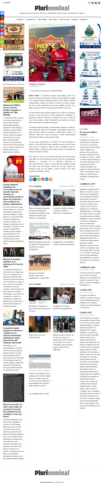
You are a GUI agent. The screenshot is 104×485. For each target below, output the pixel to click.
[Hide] (1, 50)
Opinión (83, 19)
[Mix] (2, 38)
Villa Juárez (53, 19)
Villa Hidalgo (42, 19)
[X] (35, 179)
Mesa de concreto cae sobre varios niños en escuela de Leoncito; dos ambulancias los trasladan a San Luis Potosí (12, 410)
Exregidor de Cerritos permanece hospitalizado (62, 307)
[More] (50, 179)
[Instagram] (42, 179)
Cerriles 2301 (86, 290)
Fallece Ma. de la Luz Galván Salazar (37, 336)
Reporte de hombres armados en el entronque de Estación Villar (13, 263)
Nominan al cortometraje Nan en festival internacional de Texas (39, 308)
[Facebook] (31, 179)
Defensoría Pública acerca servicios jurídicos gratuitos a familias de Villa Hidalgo (12, 110)
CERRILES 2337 (87, 184)
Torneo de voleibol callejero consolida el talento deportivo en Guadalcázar (63, 210)
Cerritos (19, 19)
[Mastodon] (2, 34)
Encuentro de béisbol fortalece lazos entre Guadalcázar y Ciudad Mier (39, 275)
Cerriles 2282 (86, 312)
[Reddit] (2, 21)
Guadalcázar (30, 19)
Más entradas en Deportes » (67, 186)
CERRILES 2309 (87, 267)
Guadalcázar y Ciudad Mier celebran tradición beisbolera (63, 243)
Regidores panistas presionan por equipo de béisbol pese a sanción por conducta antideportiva (39, 245)
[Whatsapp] (39, 179)
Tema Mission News (46, 482)
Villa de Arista (64, 19)
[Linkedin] (46, 179)
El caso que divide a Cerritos (89, 133)
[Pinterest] (2, 30)
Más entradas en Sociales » (67, 284)
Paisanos (74, 19)
